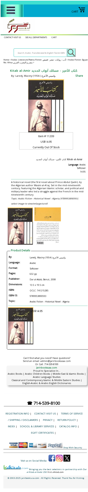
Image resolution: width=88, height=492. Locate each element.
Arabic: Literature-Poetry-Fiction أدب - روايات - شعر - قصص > (39, 59)
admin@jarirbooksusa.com (55, 361)
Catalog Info (68, 426)
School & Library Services (37, 426)
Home (6, 59)
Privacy (48, 420)
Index (11, 426)
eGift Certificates (42, 432)
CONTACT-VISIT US (12, 37)
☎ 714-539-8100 (43, 403)
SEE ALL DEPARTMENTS (36, 37)
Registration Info (17, 413)
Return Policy (66, 420)
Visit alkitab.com (55, 472)
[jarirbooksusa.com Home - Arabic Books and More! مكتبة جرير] (18, 33)
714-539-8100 (51, 364)
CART (75, 11)
